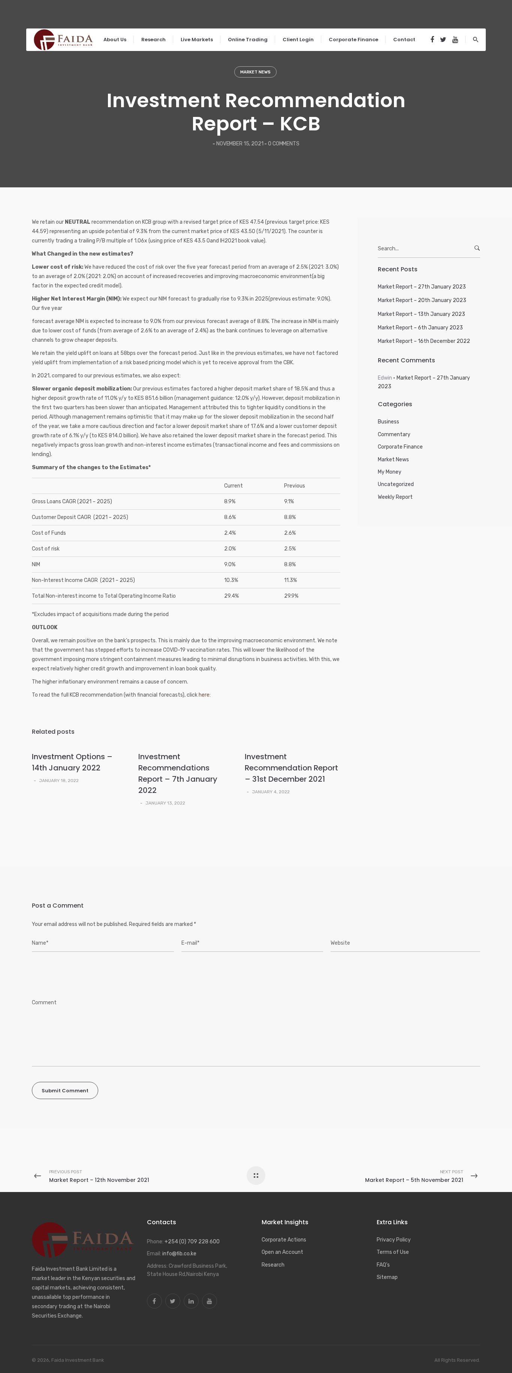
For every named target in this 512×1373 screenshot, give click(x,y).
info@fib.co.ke (179, 1253)
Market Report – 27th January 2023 (422, 287)
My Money (389, 472)
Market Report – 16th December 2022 (424, 341)
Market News (255, 72)
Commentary (394, 434)
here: (205, 695)
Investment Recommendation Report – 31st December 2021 (291, 767)
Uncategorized (396, 484)
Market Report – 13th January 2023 (421, 314)
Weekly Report (395, 497)
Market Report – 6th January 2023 (420, 328)
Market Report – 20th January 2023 (422, 300)
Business (388, 422)
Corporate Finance (400, 447)
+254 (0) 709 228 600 (192, 1241)
